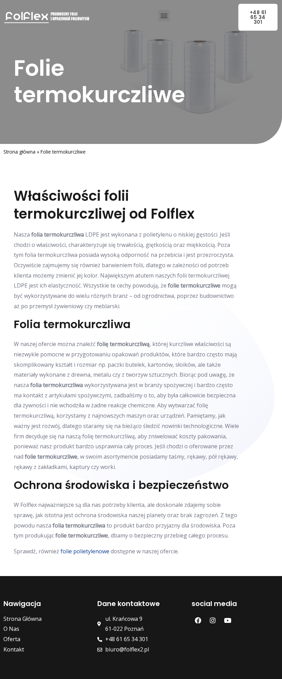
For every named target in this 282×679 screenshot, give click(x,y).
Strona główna (19, 151)
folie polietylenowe (85, 551)
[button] (164, 15)
